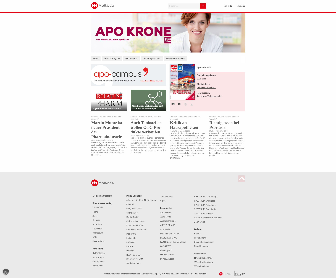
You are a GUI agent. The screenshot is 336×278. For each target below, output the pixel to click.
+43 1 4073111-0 (182, 274)
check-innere (98, 261)
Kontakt (96, 220)
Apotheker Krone (167, 221)
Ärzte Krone (165, 217)
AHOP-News (165, 212)
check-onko (98, 265)
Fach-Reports (200, 238)
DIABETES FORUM (168, 238)
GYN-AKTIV (165, 246)
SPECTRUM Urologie (203, 213)
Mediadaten (98, 207)
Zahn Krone (199, 222)
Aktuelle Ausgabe (112, 58)
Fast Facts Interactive (136, 229)
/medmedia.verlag (204, 262)
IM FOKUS (131, 234)
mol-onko (130, 242)
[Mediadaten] (179, 104)
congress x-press (134, 208)
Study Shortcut (133, 263)
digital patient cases (135, 221)
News (95, 58)
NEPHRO (166, 254)
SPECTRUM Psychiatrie (205, 209)
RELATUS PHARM (134, 259)
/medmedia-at (202, 266)
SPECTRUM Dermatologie (206, 196)
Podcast (130, 250)
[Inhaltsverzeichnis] (173, 104)
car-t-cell (130, 204)
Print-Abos (97, 224)
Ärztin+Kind (165, 229)
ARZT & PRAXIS (167, 225)
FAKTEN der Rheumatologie (173, 242)
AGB (95, 237)
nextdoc (130, 246)
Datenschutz (98, 241)
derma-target (132, 213)
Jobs (95, 216)
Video (163, 201)
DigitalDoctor (132, 217)
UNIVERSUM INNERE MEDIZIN (208, 217)
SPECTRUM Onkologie (204, 201)
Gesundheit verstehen (204, 242)
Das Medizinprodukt (169, 233)
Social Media (200, 253)
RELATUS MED (133, 255)
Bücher (197, 233)
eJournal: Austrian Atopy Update (141, 200)
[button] (6, 272)
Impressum (98, 233)
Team (95, 212)
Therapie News (167, 196)
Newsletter (97, 228)
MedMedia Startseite (102, 196)
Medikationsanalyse (175, 58)
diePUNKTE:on (99, 253)
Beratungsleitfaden (152, 58)
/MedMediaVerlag (204, 258)
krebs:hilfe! (131, 238)
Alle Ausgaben (131, 58)
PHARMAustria (167, 259)
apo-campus (98, 257)
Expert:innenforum (134, 225)
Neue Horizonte (201, 246)
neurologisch (166, 250)
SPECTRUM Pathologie (205, 205)
